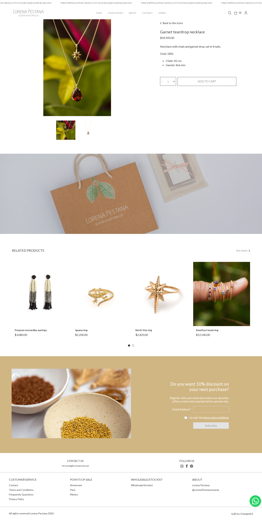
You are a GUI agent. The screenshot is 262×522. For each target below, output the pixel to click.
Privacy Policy (16, 499)
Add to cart (207, 81)
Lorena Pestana (201, 485)
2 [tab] (133, 345)
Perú (72, 489)
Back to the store (172, 23)
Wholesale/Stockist (142, 485)
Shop (99, 13)
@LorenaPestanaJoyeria (205, 489)
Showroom (76, 485)
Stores (162, 13)
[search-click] (230, 13)
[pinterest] (191, 466)
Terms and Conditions (21, 489)
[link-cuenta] (246, 13)
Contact (147, 13)
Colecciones (115, 13)
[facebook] (187, 466)
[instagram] (181, 466)
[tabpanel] (40, 301)
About (132, 13)
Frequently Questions (21, 494)
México (74, 494)
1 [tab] (129, 345)
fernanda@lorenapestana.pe (75, 465)
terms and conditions (216, 417)
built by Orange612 (242, 513)
